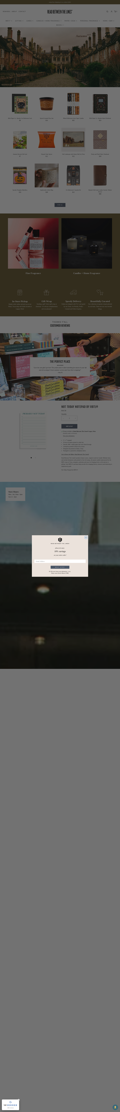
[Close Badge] (19, 1100)
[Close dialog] (86, 537)
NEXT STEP (60, 567)
